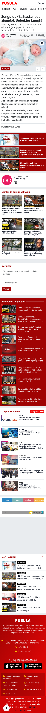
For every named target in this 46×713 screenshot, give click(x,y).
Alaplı (15, 9)
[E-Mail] (15, 183)
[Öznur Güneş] (7, 180)
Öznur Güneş (19, 178)
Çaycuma (23, 9)
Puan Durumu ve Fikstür (31, 684)
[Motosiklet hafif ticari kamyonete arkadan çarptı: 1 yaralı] (34, 201)
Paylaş (6, 69)
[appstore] (13, 666)
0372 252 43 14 (24, 647)
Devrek (33, 9)
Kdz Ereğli (21, 573)
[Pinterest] (19, 660)
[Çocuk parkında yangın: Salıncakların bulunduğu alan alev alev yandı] (34, 223)
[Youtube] (31, 660)
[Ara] (40, 3)
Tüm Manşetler (11, 689)
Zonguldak (6, 9)
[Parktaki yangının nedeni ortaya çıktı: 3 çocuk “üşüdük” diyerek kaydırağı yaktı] (12, 201)
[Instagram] (23, 660)
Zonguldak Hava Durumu (31, 677)
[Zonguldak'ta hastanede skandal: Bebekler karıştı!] (23, 52)
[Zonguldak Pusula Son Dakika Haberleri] (9, 3)
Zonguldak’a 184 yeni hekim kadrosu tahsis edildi (29, 566)
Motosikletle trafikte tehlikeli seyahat (9, 232)
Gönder (6, 289)
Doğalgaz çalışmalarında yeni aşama (11, 253)
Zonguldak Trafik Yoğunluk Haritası (10, 684)
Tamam (28, 710)
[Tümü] (43, 557)
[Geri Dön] (6, 708)
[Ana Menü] (43, 3)
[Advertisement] (23, 534)
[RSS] (35, 660)
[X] (15, 660)
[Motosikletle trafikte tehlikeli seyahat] (12, 223)
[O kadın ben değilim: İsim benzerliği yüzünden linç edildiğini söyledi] (34, 244)
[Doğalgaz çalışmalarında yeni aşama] (12, 244)
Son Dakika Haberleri (34, 689)
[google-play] (32, 666)
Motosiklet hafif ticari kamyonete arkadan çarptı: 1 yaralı (33, 210)
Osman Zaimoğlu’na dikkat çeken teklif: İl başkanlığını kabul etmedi (28, 598)
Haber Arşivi (10, 694)
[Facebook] (11, 660)
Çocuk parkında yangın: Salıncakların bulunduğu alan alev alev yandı (33, 233)
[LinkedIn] (27, 660)
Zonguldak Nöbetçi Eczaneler (11, 677)
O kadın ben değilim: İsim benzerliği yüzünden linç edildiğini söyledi (33, 253)
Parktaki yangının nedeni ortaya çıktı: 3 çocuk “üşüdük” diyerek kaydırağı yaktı (12, 211)
